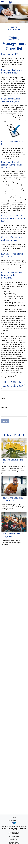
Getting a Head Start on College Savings (12, 535)
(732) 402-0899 (16, 834)
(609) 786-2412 (15, 832)
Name (3, 389)
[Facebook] (13, 823)
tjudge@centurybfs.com (14, 820)
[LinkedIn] (15, 823)
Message (4, 407)
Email (3, 398)
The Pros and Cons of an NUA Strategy (12, 499)
